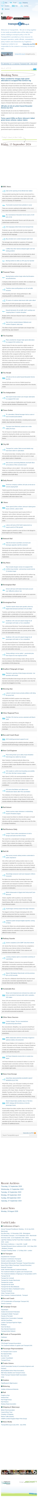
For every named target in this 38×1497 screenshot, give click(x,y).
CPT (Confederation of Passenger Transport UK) (15, 1301)
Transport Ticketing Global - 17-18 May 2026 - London (16, 1250)
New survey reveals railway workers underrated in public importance (20, 856)
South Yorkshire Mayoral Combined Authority (14, 1269)
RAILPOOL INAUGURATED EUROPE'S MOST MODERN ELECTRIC (19, 1079)
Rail (6, 2)
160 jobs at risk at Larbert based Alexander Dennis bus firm (16, 107)
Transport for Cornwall (7, 1278)
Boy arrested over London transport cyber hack (19, 239)
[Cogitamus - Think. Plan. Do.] (15, 19)
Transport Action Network (8, 1331)
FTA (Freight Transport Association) (11, 1343)
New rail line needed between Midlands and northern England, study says (18, 323)
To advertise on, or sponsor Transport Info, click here (19, 64)
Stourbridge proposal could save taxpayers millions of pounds (20, 875)
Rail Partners (5, 1402)
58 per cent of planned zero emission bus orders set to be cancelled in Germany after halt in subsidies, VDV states (21, 995)
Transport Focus (5, 1360)
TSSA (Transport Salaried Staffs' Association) (14, 1375)
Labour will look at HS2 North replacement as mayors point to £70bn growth (19, 526)
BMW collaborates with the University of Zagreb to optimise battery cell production (20, 1039)
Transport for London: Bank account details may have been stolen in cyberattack (19, 449)
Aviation (7, 6)
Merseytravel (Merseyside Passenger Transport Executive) (18, 1263)
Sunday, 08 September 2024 (11, 1198)
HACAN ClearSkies (6, 1320)
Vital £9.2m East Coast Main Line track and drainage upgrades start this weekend (18, 544)
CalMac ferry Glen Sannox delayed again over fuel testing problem (20, 250)
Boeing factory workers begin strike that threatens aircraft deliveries (20, 277)
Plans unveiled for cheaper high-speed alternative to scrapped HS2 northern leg (16, 79)
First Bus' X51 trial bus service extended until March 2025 (20, 718)
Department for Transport (8, 1256)
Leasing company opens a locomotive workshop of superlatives (20, 958)
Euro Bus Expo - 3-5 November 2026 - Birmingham (15, 1233)
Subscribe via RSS (29, 44)
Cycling (26, 6)
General (7, 9)
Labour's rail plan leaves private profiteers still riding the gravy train (21, 694)
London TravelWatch (7, 1358)
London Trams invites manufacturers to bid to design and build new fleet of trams (19, 834)
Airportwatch (4, 1309)
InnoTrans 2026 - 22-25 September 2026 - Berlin (15, 1237)
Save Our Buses (5, 1327)
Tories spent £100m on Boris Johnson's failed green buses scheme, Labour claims (18, 119)
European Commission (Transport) (11, 1259)
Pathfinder (4, 1337)
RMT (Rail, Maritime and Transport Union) (13, 1373)
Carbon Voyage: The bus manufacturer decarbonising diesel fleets (17, 1022)
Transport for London (7, 1282)
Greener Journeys (6, 1303)
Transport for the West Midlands (10, 1286)
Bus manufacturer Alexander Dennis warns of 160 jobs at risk (20, 216)
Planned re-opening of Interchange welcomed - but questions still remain (20, 674)
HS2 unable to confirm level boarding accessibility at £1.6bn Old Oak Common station (20, 772)
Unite (2, 1377)
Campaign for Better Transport (9, 1314)
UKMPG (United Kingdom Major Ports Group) (14, 1418)
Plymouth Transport (6, 1267)
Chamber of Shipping (7, 1414)
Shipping (25, 2)
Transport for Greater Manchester (10, 1280)
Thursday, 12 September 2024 (11, 1186)
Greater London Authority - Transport (11, 1261)
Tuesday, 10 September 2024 (11, 1192)
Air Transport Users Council (9, 1351)
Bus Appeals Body (6, 1354)
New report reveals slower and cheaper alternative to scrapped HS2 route (20, 398)
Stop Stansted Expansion (8, 1329)
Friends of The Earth (7, 1316)
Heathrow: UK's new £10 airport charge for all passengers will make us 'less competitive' (19, 622)
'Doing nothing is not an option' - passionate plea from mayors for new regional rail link (20, 654)
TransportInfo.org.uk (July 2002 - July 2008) (13, 1425)
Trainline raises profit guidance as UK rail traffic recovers (19, 289)
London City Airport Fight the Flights (11, 1322)
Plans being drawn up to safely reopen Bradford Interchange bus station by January (19, 756)
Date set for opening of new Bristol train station (19, 191)
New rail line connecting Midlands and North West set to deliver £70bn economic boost (20, 464)
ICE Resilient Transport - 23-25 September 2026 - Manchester (19, 1235)
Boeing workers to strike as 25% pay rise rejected (20, 261)
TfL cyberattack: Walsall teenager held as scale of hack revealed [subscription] (20, 415)
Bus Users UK (5, 1356)
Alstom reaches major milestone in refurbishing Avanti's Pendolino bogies (19, 812)
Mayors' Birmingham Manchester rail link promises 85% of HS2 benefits (20, 974)
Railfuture (4, 1324)
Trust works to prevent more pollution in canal (19, 205)
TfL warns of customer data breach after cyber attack (21, 300)
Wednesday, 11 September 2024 (12, 1189)
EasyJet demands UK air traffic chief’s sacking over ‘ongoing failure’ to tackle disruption (20, 311)
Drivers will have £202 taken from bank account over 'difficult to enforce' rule (19, 590)
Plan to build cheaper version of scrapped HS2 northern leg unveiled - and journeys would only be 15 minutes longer (20, 569)
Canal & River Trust (6, 1412)
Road (14, 2)
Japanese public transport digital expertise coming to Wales (20, 922)
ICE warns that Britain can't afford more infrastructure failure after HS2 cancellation (18, 790)
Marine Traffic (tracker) (7, 1416)
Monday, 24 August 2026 (9, 1211)
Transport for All (5, 1276)
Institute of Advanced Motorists (9, 1389)
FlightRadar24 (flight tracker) (9, 1383)
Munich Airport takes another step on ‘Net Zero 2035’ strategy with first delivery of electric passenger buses (19, 1103)
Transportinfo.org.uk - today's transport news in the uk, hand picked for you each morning (19, 24)
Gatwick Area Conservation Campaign (12, 1318)
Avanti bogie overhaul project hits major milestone (20, 908)
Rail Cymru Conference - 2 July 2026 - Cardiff (14, 1244)
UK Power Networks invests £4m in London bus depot (19, 1057)
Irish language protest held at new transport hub (19, 227)
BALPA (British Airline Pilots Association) (12, 1370)
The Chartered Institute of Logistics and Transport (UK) (16, 1271)
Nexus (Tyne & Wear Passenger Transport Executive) (16, 1265)
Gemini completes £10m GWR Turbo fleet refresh (20, 942)
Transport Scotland (6, 1291)
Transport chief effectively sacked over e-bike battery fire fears (19, 427)
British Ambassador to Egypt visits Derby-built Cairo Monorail (20, 893)
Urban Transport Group (7, 1293)
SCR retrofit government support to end (17, 739)
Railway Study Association (8, 1404)
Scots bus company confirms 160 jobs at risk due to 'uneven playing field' (20, 486)
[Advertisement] (19, 165)
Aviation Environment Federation (10, 1312)
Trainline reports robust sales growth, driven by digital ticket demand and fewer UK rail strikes (19, 608)
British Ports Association (8, 1410)
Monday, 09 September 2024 (11, 1195)
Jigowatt (30, 1482)
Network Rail (4, 1397)
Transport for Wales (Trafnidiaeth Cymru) (12, 1289)
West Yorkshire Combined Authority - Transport (14, 1295)
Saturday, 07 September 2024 (11, 1201)
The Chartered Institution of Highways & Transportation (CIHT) (19, 1274)
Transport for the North (7, 1284)
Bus (17, 6)
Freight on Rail (5, 1395)
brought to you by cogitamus (7, 1483)
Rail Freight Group (6, 1399)
